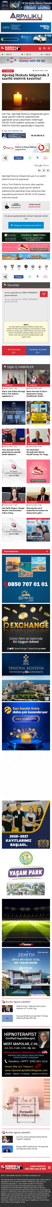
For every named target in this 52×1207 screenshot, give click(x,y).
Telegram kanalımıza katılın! (27, 225)
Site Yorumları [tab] (14, 350)
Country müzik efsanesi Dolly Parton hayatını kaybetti (31, 1138)
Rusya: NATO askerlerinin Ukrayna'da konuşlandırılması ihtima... (32, 1147)
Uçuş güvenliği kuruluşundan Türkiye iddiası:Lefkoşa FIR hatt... (32, 1017)
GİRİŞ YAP (44, 294)
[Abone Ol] (41, 165)
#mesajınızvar (16, 207)
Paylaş (19, 157)
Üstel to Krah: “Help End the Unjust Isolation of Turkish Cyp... (31, 1007)
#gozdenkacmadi (34, 207)
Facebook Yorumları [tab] (38, 350)
